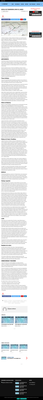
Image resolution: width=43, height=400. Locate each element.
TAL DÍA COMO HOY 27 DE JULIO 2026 (21, 324)
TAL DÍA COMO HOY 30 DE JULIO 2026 (7, 324)
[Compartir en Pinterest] (21, 19)
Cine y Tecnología (32, 4)
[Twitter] (31, 384)
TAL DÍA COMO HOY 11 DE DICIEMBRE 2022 (14, 358)
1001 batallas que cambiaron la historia (18, 300)
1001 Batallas (17, 4)
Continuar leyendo (10, 357)
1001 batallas (10, 300)
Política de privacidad (23, 398)
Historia (22, 4)
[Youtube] (39, 1)
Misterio (26, 4)
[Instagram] (41, 1)
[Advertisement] (14, 335)
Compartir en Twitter (16, 19)
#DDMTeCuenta (5, 300)
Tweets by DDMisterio (32, 382)
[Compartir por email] (24, 19)
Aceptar (18, 398)
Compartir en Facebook (6, 19)
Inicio (13, 4)
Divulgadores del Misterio (5, 11)
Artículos (38, 4)
